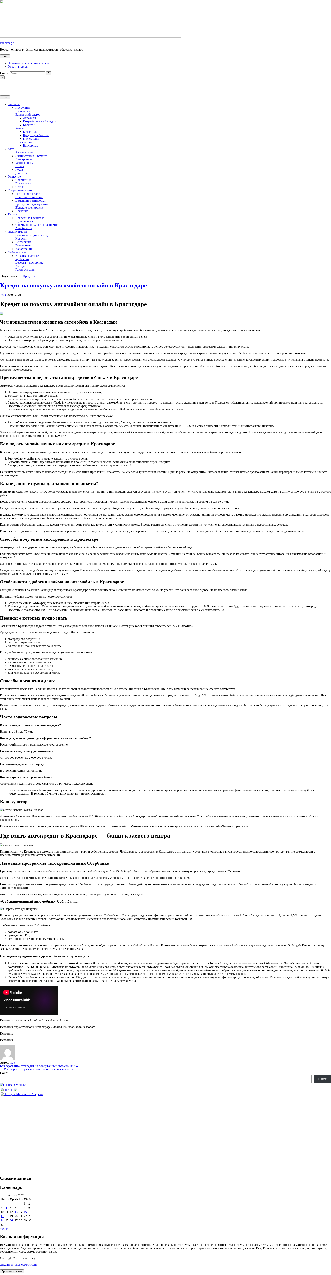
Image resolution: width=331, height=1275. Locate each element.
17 (2, 1216)
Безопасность (24, 162)
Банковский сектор (27, 114)
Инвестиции (23, 142)
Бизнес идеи (31, 138)
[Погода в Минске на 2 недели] (22, 1093)
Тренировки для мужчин (31, 204)
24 (2, 1220)
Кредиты (29, 124)
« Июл (4, 1228)
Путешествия (24, 221)
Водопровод (23, 245)
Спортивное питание (29, 197)
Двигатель (22, 173)
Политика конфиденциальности (29, 63)
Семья (19, 186)
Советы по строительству (32, 235)
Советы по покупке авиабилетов (36, 224)
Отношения (23, 180)
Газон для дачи (25, 269)
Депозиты (29, 118)
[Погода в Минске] (13, 1084)
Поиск (4, 1072)
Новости (21, 238)
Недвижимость (17, 231)
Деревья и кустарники (29, 262)
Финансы (14, 104)
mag (3, 294)
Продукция (22, 107)
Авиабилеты (23, 228)
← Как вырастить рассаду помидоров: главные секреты (36, 1069)
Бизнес (19, 128)
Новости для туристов (29, 217)
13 (16, 1212)
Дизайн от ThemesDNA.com (18, 1264)
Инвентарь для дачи (28, 255)
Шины (19, 166)
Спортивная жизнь (20, 190)
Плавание (21, 211)
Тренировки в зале (27, 193)
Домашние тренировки (30, 200)
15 (25, 1212)
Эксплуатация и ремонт (31, 155)
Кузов (19, 169)
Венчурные (30, 145)
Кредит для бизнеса (36, 135)
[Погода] (9, 1088)
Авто (11, 149)
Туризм (12, 214)
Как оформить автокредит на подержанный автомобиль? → (39, 1066)
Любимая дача (17, 252)
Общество (14, 176)
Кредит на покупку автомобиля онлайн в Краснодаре (73, 285)
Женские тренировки (29, 207)
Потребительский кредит (39, 121)
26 (11, 1220)
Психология (23, 183)
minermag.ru (7, 43)
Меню (5, 56)
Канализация (23, 248)
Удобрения (22, 259)
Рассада (20, 266)
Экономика (22, 111)
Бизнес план (31, 131)
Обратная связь (18, 66)
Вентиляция (23, 242)
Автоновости (24, 152)
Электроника (24, 159)
